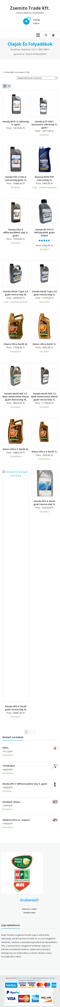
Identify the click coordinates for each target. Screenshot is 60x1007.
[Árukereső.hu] (29, 901)
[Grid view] (4, 86)
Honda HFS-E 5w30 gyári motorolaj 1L (44, 502)
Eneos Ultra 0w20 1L (44, 343)
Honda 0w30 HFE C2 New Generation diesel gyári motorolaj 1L (44, 396)
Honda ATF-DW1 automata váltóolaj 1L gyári (44, 124)
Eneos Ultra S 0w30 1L (44, 451)
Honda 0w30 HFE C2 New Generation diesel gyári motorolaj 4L (15, 396)
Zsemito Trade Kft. (30, 8)
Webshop (25, 49)
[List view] (9, 86)
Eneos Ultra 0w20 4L (15, 343)
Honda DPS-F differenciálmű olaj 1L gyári (15, 232)
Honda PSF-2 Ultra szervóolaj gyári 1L (16, 178)
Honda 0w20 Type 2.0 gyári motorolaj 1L (44, 293)
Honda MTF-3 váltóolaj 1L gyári (15, 123)
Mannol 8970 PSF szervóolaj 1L (44, 178)
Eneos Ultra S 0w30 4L (15, 449)
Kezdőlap (15, 49)
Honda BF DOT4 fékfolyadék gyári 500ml (44, 232)
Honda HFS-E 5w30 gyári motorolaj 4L (15, 708)
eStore (50, 978)
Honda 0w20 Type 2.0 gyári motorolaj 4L (15, 293)
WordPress (37, 981)
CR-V (34, 49)
